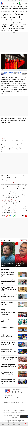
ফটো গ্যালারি (15, 9)
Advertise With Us (19, 400)
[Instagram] (18, 392)
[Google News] (10, 216)
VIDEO (10, 9)
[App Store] (18, 398)
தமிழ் (25, 1)
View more (22, 240)
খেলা (19, 6)
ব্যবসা (25, 6)
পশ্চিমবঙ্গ (15, 6)
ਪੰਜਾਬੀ (22, 1)
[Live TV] (22, 3)
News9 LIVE (23, 415)
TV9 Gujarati (14, 413)
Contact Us (5, 400)
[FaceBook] (12, 392)
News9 (5, 1)
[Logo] (2, 3)
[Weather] (14, 3)
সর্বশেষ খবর (5, 6)
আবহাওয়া (21, 9)
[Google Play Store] (9, 397)
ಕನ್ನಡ (8, 1)
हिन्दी (1, 1)
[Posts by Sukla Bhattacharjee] (2, 73)
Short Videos (5, 240)
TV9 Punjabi (21, 413)
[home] (1, 6)
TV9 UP (17, 415)
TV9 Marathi (15, 410)
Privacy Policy (19, 402)
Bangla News (4, 12)
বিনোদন (21, 6)
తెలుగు (11, 1)
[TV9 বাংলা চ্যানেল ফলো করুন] (19, 3)
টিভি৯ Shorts (5, 9)
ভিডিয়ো (3, 310)
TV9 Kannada (6, 413)
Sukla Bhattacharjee (8, 72)
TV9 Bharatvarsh (7, 410)
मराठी (15, 1)
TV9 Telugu (22, 410)
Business (10, 12)
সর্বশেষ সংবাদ (5, 270)
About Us (11, 400)
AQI (17, 3)
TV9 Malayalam (11, 415)
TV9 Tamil (3, 415)
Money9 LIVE (14, 418)
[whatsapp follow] (13, 216)
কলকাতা (10, 6)
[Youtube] (7, 216)
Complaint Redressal (9, 402)
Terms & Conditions (13, 405)
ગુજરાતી (18, 1)
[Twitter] (15, 392)
